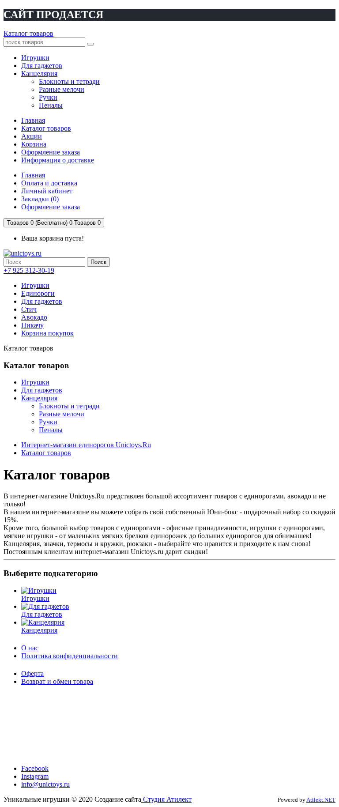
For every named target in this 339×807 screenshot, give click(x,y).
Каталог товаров (28, 33)
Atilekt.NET (320, 799)
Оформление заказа (50, 152)
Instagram (35, 776)
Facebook (35, 768)
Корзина (33, 144)
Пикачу (32, 325)
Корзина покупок (47, 333)
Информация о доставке (57, 160)
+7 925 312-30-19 (29, 270)
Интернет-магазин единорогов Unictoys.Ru (86, 445)
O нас (29, 648)
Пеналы (51, 430)
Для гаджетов (41, 301)
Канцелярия (39, 398)
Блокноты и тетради (69, 406)
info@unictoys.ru (45, 784)
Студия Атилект (166, 799)
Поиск (98, 262)
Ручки (48, 422)
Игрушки (35, 285)
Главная (33, 120)
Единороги (38, 293)
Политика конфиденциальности (69, 656)
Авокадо (34, 317)
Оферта (32, 673)
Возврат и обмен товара (57, 681)
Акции (31, 136)
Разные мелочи (61, 414)
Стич (29, 309)
